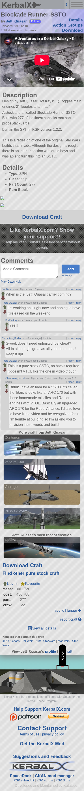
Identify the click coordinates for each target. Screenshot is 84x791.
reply (79, 289)
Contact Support (42, 727)
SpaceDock (21, 776)
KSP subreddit (24, 780)
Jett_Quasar (16, 21)
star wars (64, 641)
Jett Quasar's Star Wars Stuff (21, 641)
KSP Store (63, 780)
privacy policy (53, 734)
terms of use (29, 734)
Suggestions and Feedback (42, 756)
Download (72, 30)
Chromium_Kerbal (11, 338)
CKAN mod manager (54, 776)
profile (50, 651)
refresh (67, 276)
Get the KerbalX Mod (42, 743)
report (71, 289)
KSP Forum (45, 780)
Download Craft (42, 217)
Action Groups (68, 25)
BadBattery (8, 289)
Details (76, 20)
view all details (44, 628)
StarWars (49, 641)
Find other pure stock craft (31, 573)
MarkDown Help (11, 281)
